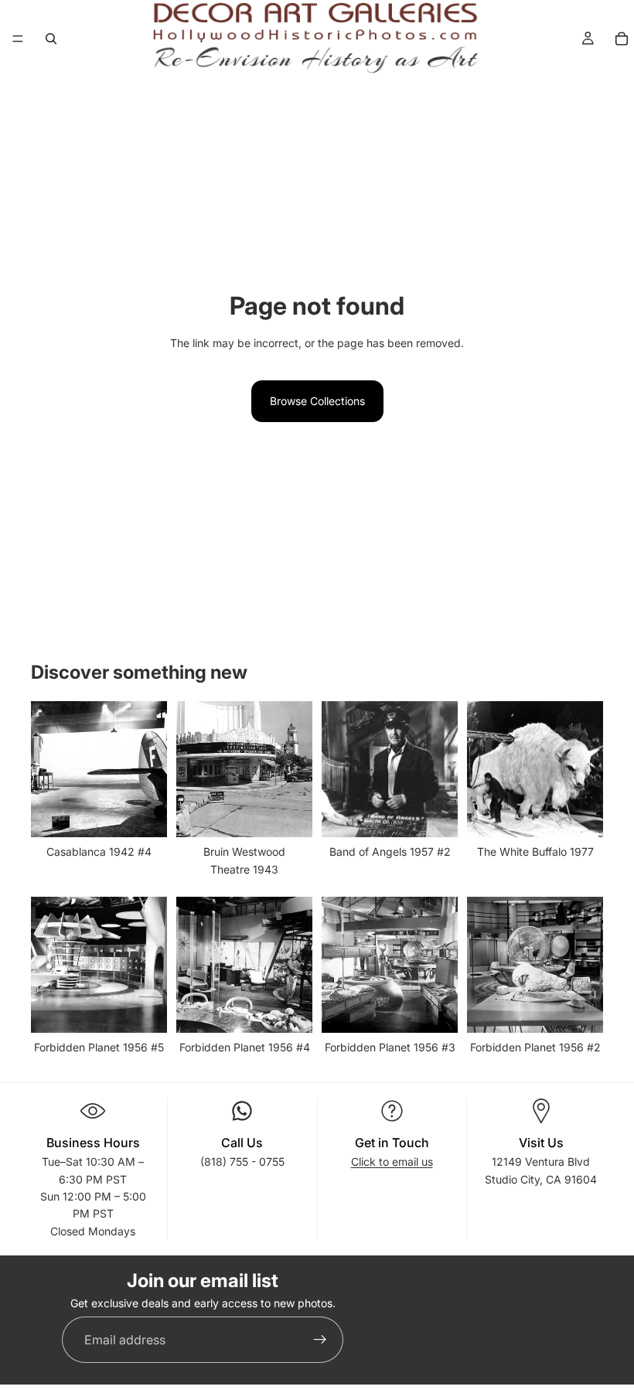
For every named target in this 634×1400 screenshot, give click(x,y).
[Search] (51, 39)
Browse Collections (317, 400)
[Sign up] (320, 1339)
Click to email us (392, 1161)
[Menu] (18, 38)
